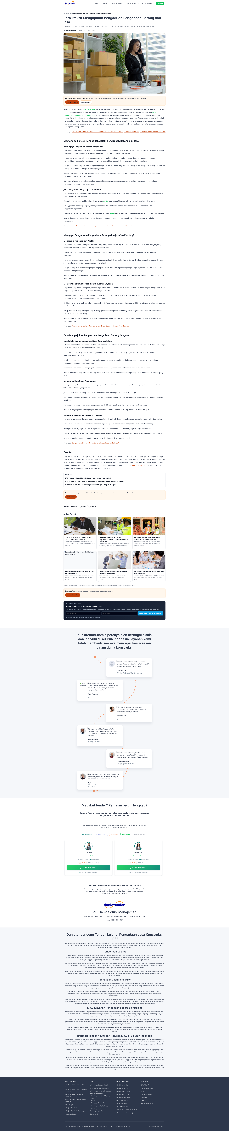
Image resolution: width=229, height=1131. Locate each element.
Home (65, 13)
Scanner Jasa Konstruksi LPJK (125, 1110)
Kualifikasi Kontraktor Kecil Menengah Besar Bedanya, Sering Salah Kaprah (100, 326)
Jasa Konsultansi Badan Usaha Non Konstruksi (76, 1091)
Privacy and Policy (88, 1126)
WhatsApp (74, 506)
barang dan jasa (89, 109)
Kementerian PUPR (147, 1088)
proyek (112, 213)
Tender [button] (104, 3)
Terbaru (96, 3)
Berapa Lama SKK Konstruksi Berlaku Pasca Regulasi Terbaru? (95, 443)
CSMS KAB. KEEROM (131, 131)
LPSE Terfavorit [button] (117, 3)
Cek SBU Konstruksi (122, 1088)
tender (105, 201)
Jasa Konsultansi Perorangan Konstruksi (74, 1096)
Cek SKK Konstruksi (122, 1085)
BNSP (143, 1097)
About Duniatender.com (72, 1126)
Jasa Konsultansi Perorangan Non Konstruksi (75, 1101)
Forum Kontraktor (146, 1094)
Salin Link (93, 506)
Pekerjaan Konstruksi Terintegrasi (75, 1111)
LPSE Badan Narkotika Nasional (100, 1106)
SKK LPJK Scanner (122, 1103)
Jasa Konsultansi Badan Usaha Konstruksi (74, 1086)
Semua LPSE (94, 1114)
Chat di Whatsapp (88, 868)
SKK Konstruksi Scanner (123, 1113)
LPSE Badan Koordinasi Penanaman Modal (101, 1097)
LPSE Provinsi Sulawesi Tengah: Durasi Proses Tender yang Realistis (97, 131)
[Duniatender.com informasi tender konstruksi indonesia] (70, 3)
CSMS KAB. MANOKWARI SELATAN (152, 131)
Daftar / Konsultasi (73, 595)
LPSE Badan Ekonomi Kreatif (99, 1085)
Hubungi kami (85, 102)
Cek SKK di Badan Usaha (123, 1097)
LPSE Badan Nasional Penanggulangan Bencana (98, 1110)
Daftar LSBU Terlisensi (123, 1100)
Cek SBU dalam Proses (123, 1094)
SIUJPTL (144, 1085)
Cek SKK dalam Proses (123, 1091)
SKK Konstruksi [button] (147, 3)
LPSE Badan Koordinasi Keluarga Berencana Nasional (100, 1092)
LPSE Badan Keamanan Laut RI (99, 1088)
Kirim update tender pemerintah (150, 613)
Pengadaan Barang (70, 1114)
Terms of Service (102, 1126)
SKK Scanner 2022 (122, 1107)
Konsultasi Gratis (72, 102)
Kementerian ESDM (147, 1103)
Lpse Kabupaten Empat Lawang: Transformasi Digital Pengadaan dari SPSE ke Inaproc (104, 226)
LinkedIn (83, 506)
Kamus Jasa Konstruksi (123, 1126)
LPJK (143, 1091)
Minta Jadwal (71, 497)
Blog (111, 1126)
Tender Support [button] (132, 3)
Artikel (70, 13)
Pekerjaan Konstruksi (71, 1108)
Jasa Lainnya (69, 1105)
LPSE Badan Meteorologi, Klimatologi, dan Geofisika (98, 1102)
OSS (142, 1100)
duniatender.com (138, 465)
